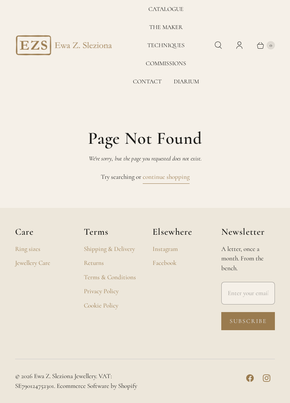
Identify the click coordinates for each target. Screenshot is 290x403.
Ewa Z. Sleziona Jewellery (65, 376)
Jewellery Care (32, 263)
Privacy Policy (101, 291)
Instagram (165, 249)
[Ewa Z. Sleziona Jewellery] (64, 45)
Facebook (164, 263)
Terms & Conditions (110, 277)
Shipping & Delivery (109, 249)
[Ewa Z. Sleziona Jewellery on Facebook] (250, 378)
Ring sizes (27, 249)
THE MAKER (166, 27)
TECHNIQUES (166, 45)
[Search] (218, 45)
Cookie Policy (101, 305)
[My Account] (239, 45)
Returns (94, 263)
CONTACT (147, 81)
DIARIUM (186, 81)
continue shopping (166, 177)
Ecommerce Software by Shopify (97, 386)
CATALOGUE (166, 9)
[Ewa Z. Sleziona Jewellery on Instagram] (266, 378)
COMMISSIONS (166, 63)
